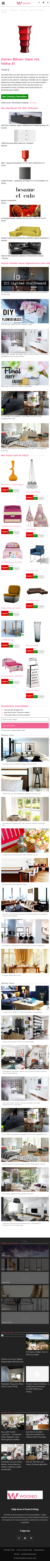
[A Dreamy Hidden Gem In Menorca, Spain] (37, 1342)
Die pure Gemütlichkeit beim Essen (14, 884)
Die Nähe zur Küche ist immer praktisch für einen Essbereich (23, 945)
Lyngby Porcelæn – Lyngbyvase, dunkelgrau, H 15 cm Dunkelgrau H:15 (24, 181)
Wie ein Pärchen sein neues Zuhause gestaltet (18, 1042)
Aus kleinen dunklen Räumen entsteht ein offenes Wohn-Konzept (36, 1434)
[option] (25, 129)
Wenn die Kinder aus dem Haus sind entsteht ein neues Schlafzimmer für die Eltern (25, 355)
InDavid (16, 1554)
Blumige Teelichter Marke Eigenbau (16, 386)
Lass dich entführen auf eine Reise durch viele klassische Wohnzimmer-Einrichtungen (21, 1224)
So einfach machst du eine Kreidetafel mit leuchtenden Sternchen (24, 293)
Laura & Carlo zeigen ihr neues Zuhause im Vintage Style (22, 1012)
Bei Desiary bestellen (14, 96)
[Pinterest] (48, 2)
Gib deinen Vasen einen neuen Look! (16, 324)
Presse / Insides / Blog (24, 1550)
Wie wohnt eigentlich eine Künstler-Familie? (17, 1194)
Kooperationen (39, 1550)
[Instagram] (43, 2)
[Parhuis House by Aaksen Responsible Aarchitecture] (12, 1345)
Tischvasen (24, 10)
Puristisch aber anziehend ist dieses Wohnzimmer (19, 764)
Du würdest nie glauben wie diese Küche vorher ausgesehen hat (21, 417)
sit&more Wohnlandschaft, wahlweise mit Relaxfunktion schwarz (22, 256)
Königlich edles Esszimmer (11, 975)
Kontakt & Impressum (28, 1554)
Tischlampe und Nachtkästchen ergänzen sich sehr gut (21, 793)
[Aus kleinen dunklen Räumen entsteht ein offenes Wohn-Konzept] (37, 1422)
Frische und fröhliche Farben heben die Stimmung (20, 855)
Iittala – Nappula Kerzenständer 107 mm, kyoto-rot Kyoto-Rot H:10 (23, 163)
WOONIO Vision (9, 1550)
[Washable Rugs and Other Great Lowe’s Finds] (12, 1374)
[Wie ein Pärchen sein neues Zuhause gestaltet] (37, 1452)
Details (16, 491)
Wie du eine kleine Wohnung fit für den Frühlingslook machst (23, 449)
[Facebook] (39, 2)
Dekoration (14, 10)
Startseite (4, 10)
